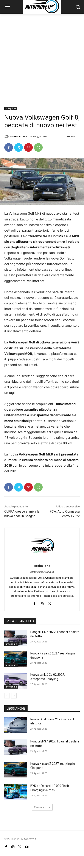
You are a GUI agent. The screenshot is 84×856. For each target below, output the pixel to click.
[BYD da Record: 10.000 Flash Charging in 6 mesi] (15, 792)
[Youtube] (26, 847)
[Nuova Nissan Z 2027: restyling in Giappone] (15, 659)
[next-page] (14, 695)
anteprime (11, 108)
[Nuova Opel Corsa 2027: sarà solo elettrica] (15, 725)
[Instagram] (42, 602)
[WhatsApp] (38, 147)
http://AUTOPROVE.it (42, 571)
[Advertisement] (42, 58)
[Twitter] (18, 147)
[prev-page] (7, 695)
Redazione (20, 136)
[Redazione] (7, 136)
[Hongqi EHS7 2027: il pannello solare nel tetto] (15, 638)
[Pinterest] (28, 147)
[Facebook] (8, 147)
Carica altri (40, 807)
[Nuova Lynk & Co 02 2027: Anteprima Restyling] (15, 681)
